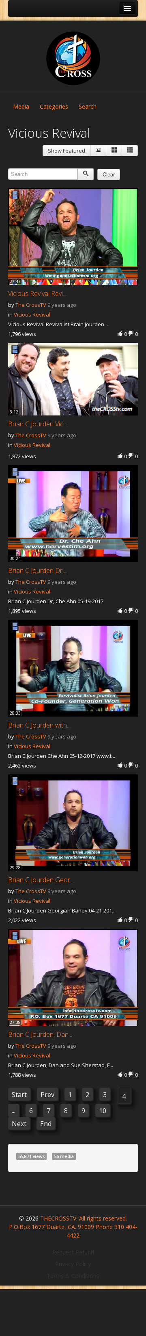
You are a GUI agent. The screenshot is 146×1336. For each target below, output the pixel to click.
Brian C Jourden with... (39, 725)
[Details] (98, 150)
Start (19, 1094)
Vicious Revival (32, 314)
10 (102, 1110)
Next (19, 1123)
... (13, 1110)
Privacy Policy (73, 1264)
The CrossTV (30, 304)
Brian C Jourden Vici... (38, 423)
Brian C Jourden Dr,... (37, 570)
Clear (109, 174)
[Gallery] (114, 150)
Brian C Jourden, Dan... (40, 1034)
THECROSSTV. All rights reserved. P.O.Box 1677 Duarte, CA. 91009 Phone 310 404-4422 (73, 1226)
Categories (54, 106)
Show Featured (66, 150)
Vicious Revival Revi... (37, 293)
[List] (130, 150)
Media (21, 106)
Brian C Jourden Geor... (41, 879)
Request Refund (73, 1252)
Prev (47, 1094)
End (46, 1123)
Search (88, 106)
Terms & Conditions (73, 1275)
